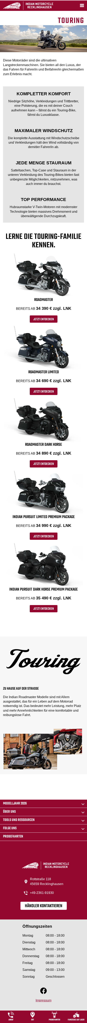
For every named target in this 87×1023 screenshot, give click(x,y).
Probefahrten (13, 837)
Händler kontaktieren (43, 906)
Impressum (43, 1000)
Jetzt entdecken (43, 319)
